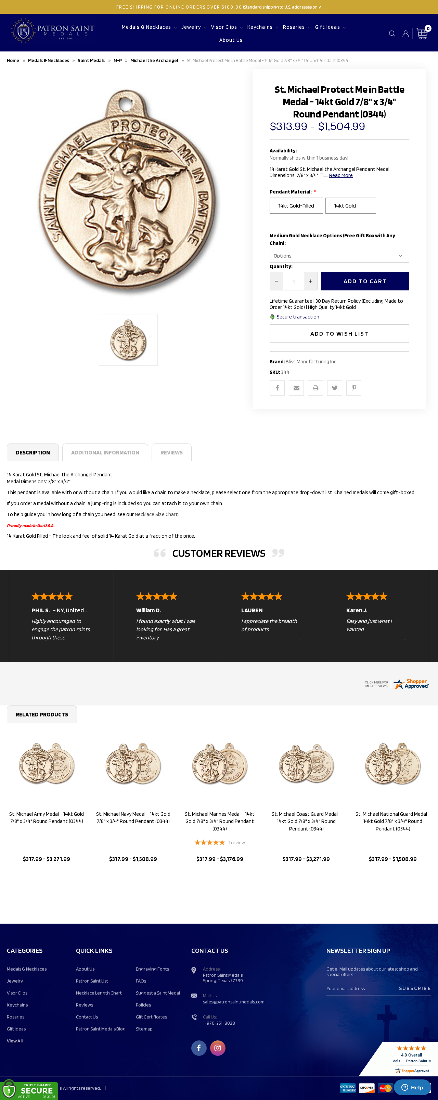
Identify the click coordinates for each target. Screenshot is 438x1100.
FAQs (141, 981)
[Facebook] (277, 388)
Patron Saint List (92, 981)
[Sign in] (405, 33)
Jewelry (191, 27)
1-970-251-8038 (219, 1023)
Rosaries (294, 27)
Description (33, 452)
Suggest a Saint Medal (158, 993)
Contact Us (87, 1017)
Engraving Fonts (152, 969)
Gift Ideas (327, 27)
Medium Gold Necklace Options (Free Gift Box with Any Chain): (332, 240)
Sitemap (144, 1029)
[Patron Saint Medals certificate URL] (396, 683)
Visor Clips (224, 27)
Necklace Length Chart (99, 993)
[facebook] (198, 1048)
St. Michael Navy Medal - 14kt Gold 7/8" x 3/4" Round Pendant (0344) (133, 818)
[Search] (392, 33)
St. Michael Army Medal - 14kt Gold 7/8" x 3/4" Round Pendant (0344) (46, 818)
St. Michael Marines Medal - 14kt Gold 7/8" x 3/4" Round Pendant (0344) (220, 821)
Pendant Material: (291, 192)
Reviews (171, 452)
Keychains (259, 27)
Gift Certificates (151, 1017)
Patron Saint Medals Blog (101, 1029)
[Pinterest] (353, 388)
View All (15, 1040)
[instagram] (217, 1048)
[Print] (315, 388)
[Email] (296, 388)
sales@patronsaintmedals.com (234, 1001)
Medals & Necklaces (146, 27)
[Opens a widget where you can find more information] (412, 1088)
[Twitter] (334, 388)
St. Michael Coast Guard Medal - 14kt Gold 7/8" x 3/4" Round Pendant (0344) (306, 821)
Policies (143, 1005)
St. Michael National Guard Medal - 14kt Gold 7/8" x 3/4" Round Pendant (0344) (393, 821)
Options (47, 876)
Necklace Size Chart (156, 514)
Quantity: (281, 266)
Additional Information (105, 452)
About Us (231, 40)
